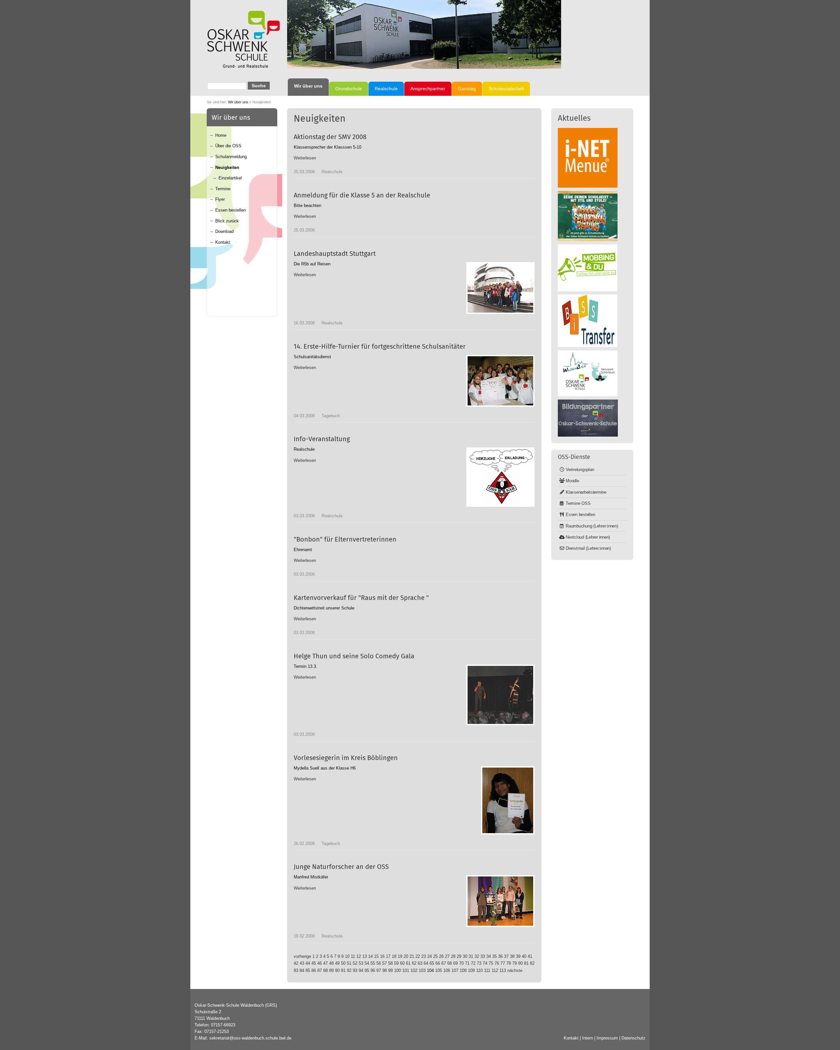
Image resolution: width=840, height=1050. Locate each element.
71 (467, 963)
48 (331, 963)
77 (502, 963)
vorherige (302, 956)
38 (512, 956)
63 (420, 963)
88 (325, 970)
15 (376, 956)
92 (349, 970)
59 (396, 963)
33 (482, 956)
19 (400, 956)
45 (313, 963)
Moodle (572, 480)
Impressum (607, 1038)
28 (453, 956)
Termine (222, 188)
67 (443, 963)
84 (302, 970)
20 (406, 956)
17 (388, 956)
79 (514, 963)
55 (372, 963)
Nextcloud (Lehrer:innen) (588, 537)
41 (530, 956)
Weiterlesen (305, 157)
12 (358, 956)
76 (496, 963)
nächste (514, 970)
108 (463, 970)
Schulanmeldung (231, 156)
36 (500, 956)
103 (422, 970)
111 (487, 970)
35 (494, 956)
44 (307, 963)
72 (473, 963)
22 (417, 956)
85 (307, 970)
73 (479, 963)
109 (471, 970)
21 (412, 956)
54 (367, 963)
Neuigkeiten (227, 167)
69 (455, 963)
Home (220, 135)
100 (397, 970)
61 (408, 963)
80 (520, 963)
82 (532, 963)
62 (414, 963)
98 (384, 970)
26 (441, 956)
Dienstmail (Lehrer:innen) (588, 548)
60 (402, 963)
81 (526, 963)
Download (224, 231)
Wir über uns (238, 102)
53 (361, 963)
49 (337, 963)
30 (465, 956)
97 (378, 970)
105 (438, 970)
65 (432, 963)
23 (423, 956)
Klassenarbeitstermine (586, 492)
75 (491, 963)
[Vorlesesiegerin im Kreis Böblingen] (508, 800)
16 (382, 956)
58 (390, 963)
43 (302, 963)
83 (296, 970)
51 (349, 963)
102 (413, 970)
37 (506, 956)
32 (476, 956)
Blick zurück (227, 220)
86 (313, 970)
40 (524, 956)
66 (437, 963)
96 (372, 970)
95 (367, 970)
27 (447, 956)
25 (435, 956)
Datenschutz (633, 1038)
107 (455, 970)
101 (405, 970)
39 (518, 956)
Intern (587, 1038)
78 (508, 963)
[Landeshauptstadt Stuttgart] (500, 288)
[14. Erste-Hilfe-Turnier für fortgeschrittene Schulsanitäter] (500, 381)
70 (461, 963)
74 (485, 963)
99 (390, 970)
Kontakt (222, 242)
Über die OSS (228, 145)
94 (361, 970)
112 (495, 970)
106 (446, 970)
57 (384, 963)
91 (343, 970)
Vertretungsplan (580, 469)
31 (471, 956)
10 (347, 956)
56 (378, 963)
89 (331, 970)
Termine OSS (578, 503)
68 (449, 963)
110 (479, 970)
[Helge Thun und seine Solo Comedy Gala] (500, 695)
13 (364, 956)
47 (325, 963)
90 (337, 970)
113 (502, 970)
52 (355, 963)
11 (353, 956)
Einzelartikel (230, 177)
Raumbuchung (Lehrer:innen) (592, 526)
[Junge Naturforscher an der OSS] (500, 901)
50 (343, 963)
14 (370, 956)
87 (319, 970)
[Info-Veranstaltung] (500, 477)
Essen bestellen (230, 210)
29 (459, 956)
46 (319, 963)
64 (426, 963)
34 (488, 956)
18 (394, 956)
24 (429, 956)
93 (355, 970)
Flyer (220, 199)
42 (296, 963)
